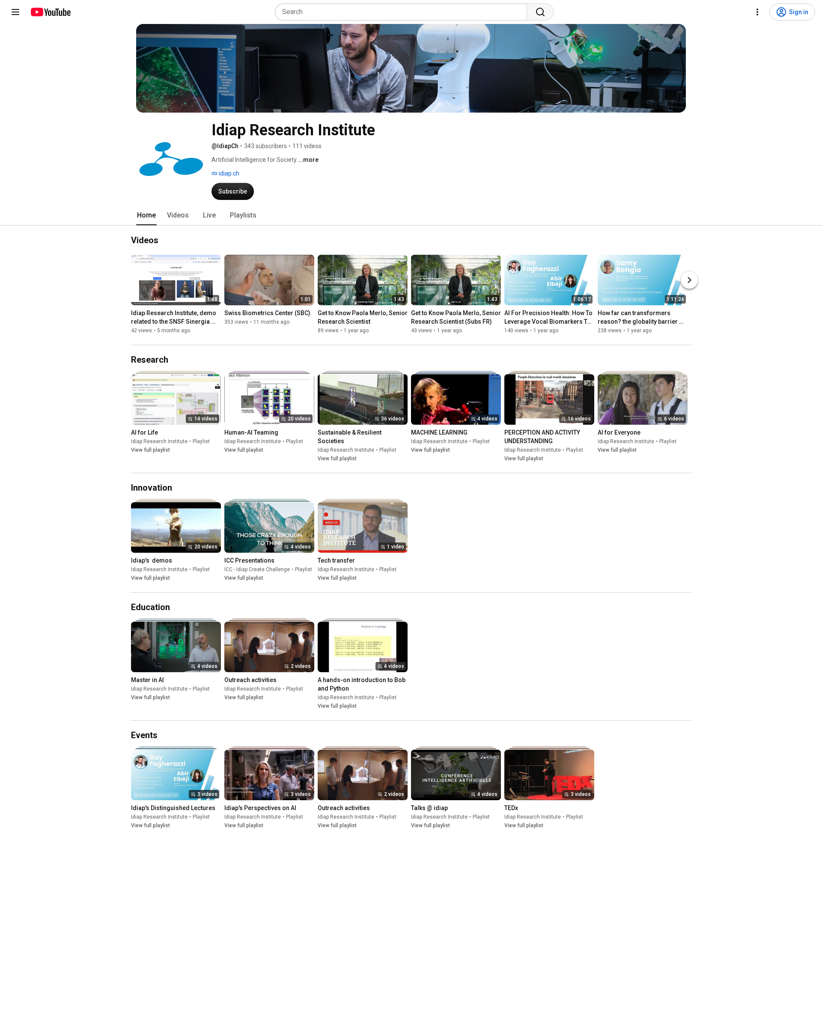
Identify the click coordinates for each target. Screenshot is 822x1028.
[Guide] (15, 12)
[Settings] (757, 12)
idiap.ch (228, 173)
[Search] (540, 12)
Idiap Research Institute (159, 441)
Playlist (201, 441)
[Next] (689, 280)
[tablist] (411, 215)
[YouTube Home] (50, 12)
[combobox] (403, 12)
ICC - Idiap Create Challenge (257, 569)
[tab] (146, 215)
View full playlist (150, 450)
